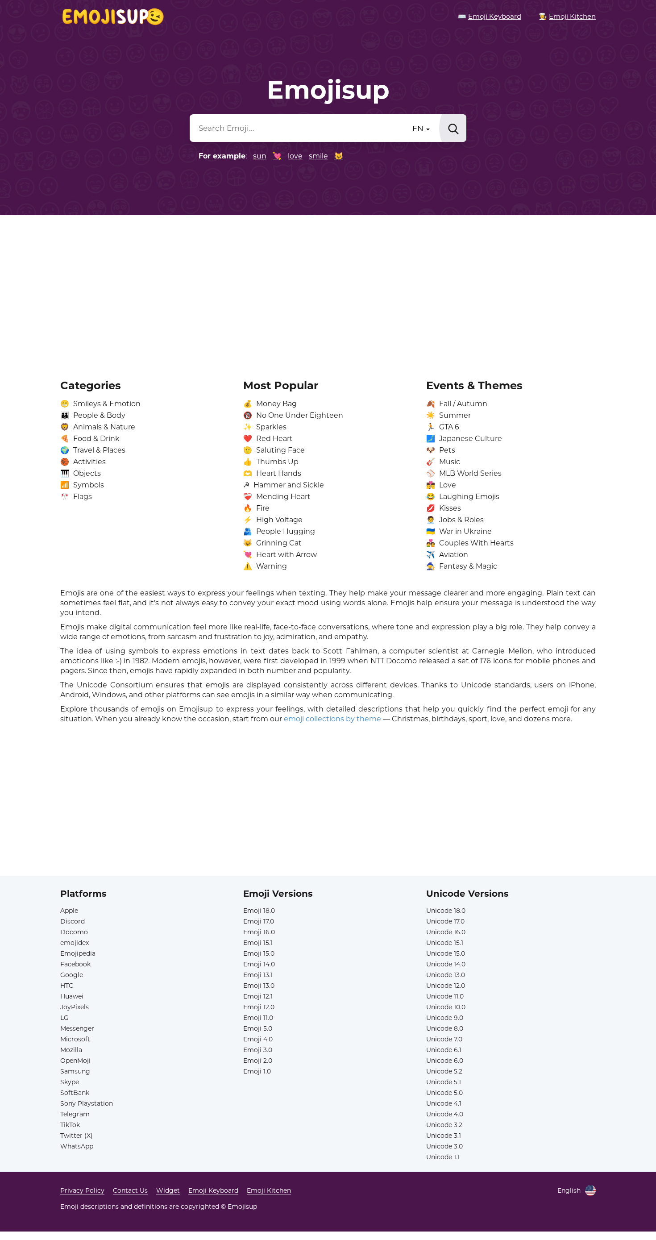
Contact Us (130, 1190)
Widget (168, 1190)
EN (418, 128)
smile (318, 156)
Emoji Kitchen (269, 1190)
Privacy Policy (82, 1190)
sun (259, 156)
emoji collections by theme (332, 719)
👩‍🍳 (567, 16)
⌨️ (489, 16)
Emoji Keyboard (213, 1190)
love (295, 156)
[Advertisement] (328, 291)
